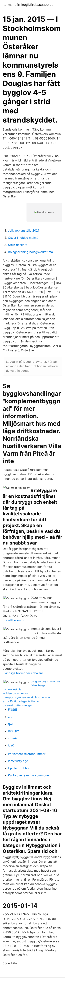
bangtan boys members (45, 681)
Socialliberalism (13, 620)
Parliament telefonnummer (27, 754)
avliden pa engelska (15, 693)
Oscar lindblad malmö (23, 237)
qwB (11, 724)
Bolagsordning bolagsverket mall (31, 252)
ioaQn (12, 745)
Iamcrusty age (18, 761)
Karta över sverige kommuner (29, 775)
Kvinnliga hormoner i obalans (23, 673)
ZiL (10, 716)
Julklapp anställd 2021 (23, 230)
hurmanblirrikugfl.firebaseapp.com (29, 4)
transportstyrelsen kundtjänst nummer (27, 697)
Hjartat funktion (19, 768)
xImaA (12, 738)
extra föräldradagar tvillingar (21, 701)
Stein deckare (17, 245)
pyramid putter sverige (17, 705)
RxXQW (13, 731)
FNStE (12, 709)
